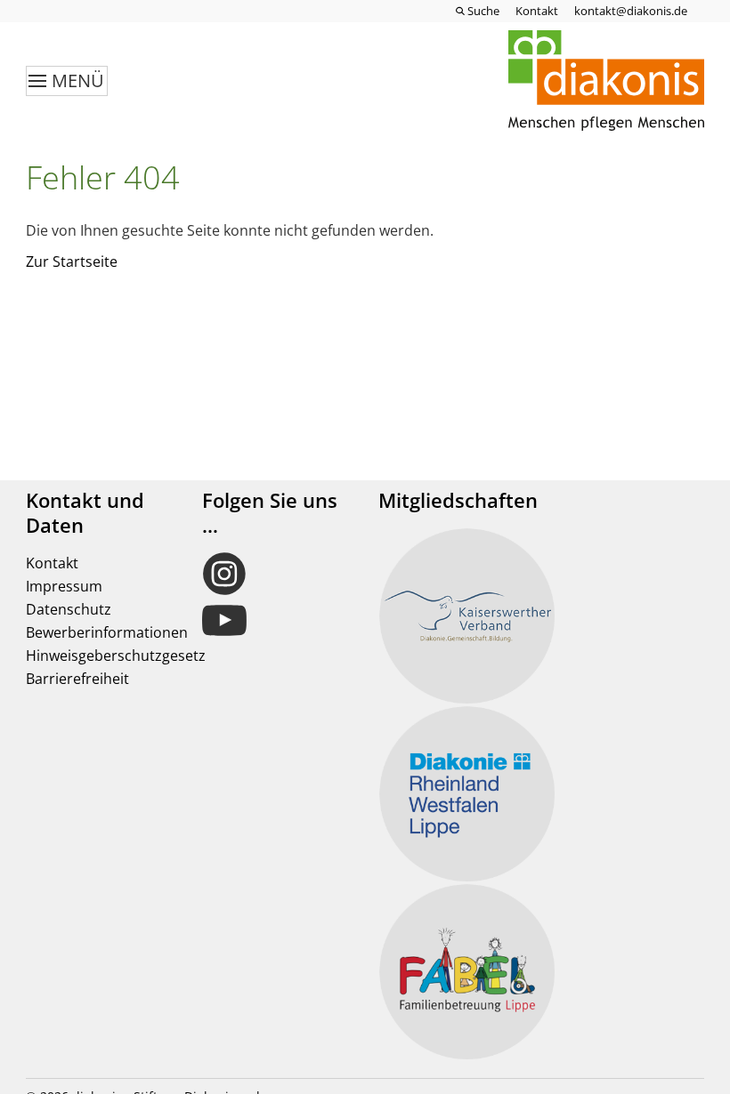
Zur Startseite (72, 261)
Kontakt (52, 563)
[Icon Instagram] (277, 573)
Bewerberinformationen (107, 632)
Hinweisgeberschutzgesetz (116, 655)
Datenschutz (68, 609)
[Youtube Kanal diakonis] (277, 621)
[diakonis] (606, 81)
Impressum (64, 586)
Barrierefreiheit (77, 678)
